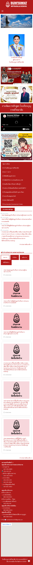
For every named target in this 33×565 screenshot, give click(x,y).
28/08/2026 (8, 275)
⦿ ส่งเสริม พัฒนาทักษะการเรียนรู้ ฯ (11, 184)
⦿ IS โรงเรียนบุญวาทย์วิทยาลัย (10, 168)
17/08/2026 (8, 450)
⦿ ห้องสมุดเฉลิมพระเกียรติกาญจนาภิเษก (13, 192)
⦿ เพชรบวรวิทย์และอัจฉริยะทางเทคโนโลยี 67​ (14, 188)
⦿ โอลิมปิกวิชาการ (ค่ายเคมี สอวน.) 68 (12, 180)
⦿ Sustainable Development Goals (12, 204)
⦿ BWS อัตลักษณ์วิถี (8, 200)
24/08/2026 (8, 306)
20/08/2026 (8, 375)
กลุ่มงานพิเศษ (6, 164)
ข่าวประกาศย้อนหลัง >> (26, 244)
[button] (2, 11)
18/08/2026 (8, 412)
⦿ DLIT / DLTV (6, 172)
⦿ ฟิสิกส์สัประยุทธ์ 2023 (8, 176)
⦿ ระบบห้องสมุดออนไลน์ (9, 196)
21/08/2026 (8, 337)
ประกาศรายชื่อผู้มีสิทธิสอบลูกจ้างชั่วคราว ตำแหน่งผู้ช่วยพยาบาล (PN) (14, 333)
